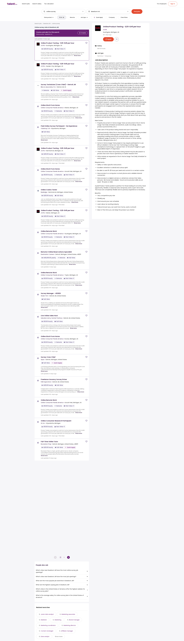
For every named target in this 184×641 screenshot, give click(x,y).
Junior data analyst (47, 614)
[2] (68, 557)
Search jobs (38, 23)
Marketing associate (68, 614)
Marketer (44, 620)
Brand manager (74, 620)
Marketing (58, 620)
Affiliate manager (67, 631)
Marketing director (70, 625)
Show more (77, 55)
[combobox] (63, 11)
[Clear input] (83, 11)
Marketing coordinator (48, 625)
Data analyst (45, 636)
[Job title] (62, 11)
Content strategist (47, 631)
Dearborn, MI (46, 23)
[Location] (106, 11)
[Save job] (86, 43)
